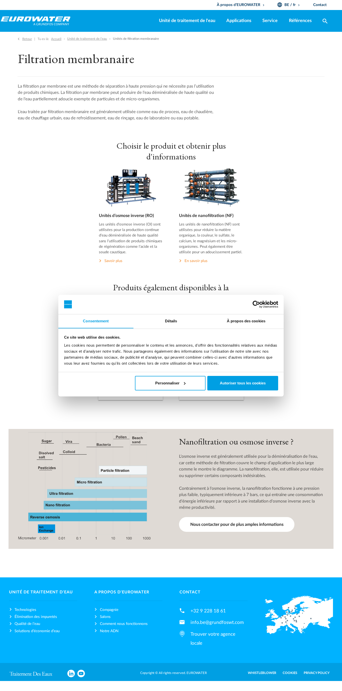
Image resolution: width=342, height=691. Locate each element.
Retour (27, 39)
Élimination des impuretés (36, 617)
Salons (105, 617)
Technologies (25, 610)
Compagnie (109, 610)
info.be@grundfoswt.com (217, 622)
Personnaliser (167, 383)
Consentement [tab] (96, 321)
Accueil (56, 39)
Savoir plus (113, 261)
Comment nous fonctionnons (124, 624)
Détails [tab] (171, 321)
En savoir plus (196, 261)
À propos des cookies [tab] (246, 321)
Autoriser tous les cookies (243, 383)
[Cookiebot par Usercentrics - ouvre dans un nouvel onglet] (256, 304)
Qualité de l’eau (27, 624)
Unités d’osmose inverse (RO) (126, 216)
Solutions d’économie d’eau (37, 631)
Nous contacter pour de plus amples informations (236, 524)
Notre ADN (109, 631)
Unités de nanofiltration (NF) (206, 216)
